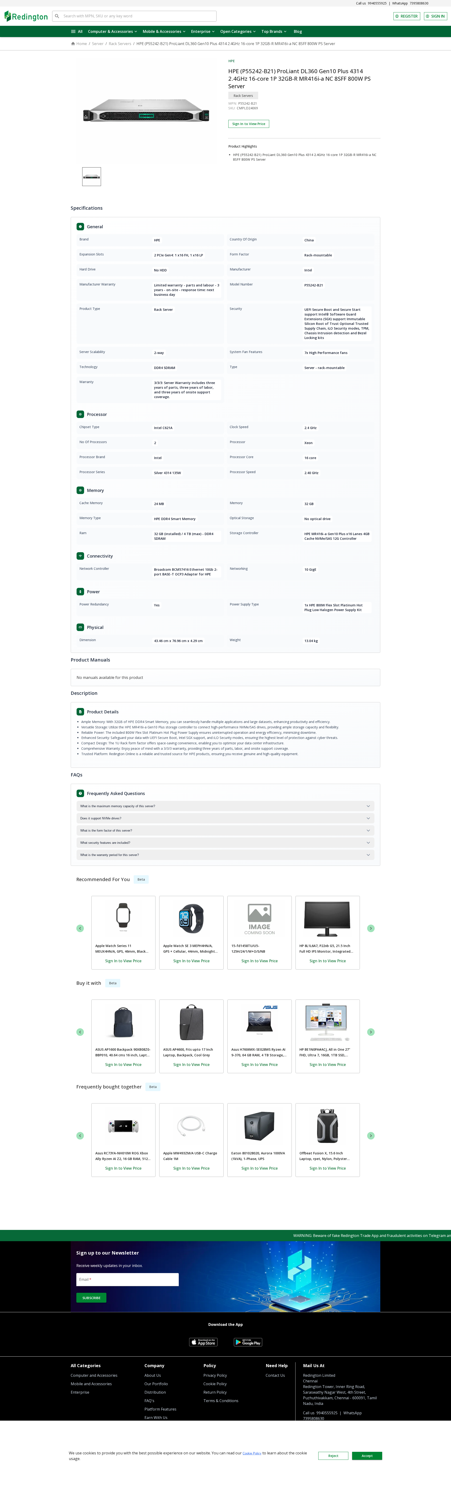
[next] (371, 928)
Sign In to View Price (248, 124)
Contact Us (275, 1375)
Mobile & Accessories (162, 31)
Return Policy (215, 1392)
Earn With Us (155, 1417)
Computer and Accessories (94, 1375)
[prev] (80, 928)
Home (81, 43)
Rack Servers (120, 43)
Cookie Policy (215, 1383)
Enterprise (200, 31)
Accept (367, 1455)
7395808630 (419, 3)
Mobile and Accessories (91, 1383)
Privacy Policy (215, 1375)
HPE (231, 61)
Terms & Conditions (220, 1400)
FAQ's (149, 1400)
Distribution (155, 1392)
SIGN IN (438, 16)
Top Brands (271, 31)
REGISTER (409, 16)
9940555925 (377, 3)
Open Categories (236, 31)
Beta (141, 879)
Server (98, 43)
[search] (57, 16)
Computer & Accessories (110, 31)
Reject (333, 1455)
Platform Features (160, 1409)
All (80, 31)
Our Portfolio (156, 1383)
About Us (152, 1375)
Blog (298, 31)
